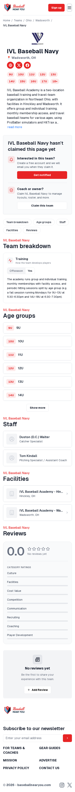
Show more (37, 407)
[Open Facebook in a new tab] (27, 65)
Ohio (29, 20)
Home (6, 20)
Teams (18, 20)
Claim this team (42, 205)
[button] (37, 328)
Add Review (40, 689)
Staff (62, 222)
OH (33, 58)
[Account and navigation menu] (69, 8)
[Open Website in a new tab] (10, 65)
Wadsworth (42, 20)
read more (14, 127)
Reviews (31, 230)
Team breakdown (17, 222)
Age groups (43, 222)
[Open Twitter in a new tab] (18, 65)
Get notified (42, 175)
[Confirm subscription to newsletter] (67, 738)
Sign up (56, 7)
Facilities (12, 230)
